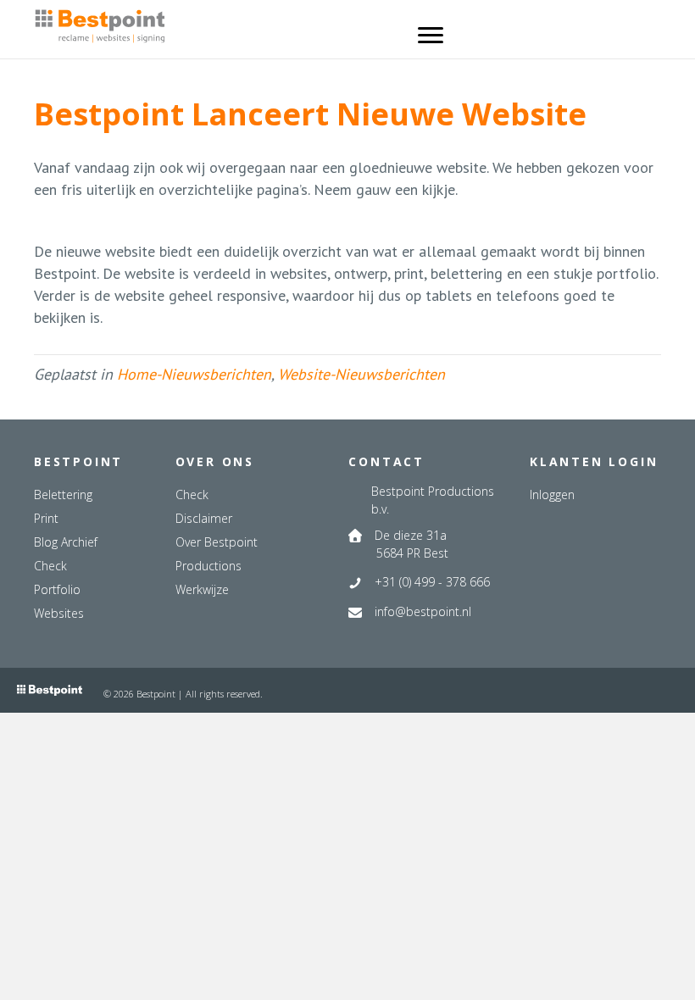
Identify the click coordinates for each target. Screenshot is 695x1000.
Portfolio (57, 589)
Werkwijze (202, 589)
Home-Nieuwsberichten (194, 374)
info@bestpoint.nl (423, 611)
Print (46, 518)
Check (50, 566)
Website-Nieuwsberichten (361, 374)
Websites (59, 613)
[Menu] (430, 35)
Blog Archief (65, 542)
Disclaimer (203, 518)
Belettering (63, 494)
